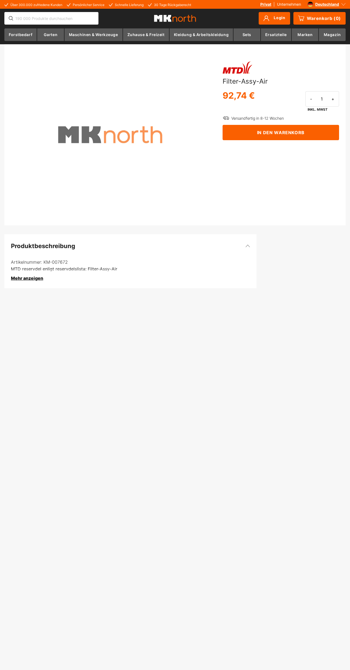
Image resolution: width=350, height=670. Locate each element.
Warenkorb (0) (324, 18)
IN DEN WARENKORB (281, 132)
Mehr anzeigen (27, 278)
